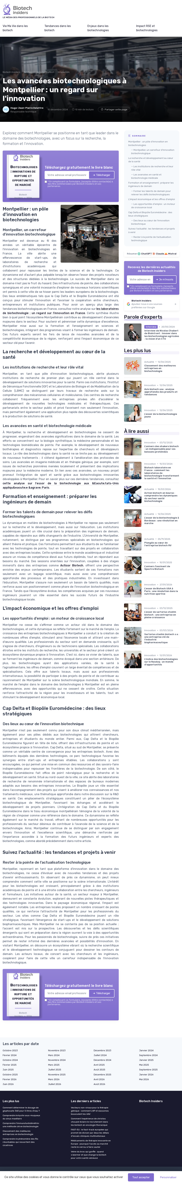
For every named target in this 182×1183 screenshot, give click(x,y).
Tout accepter (141, 1177)
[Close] (155, 565)
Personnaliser (168, 1177)
